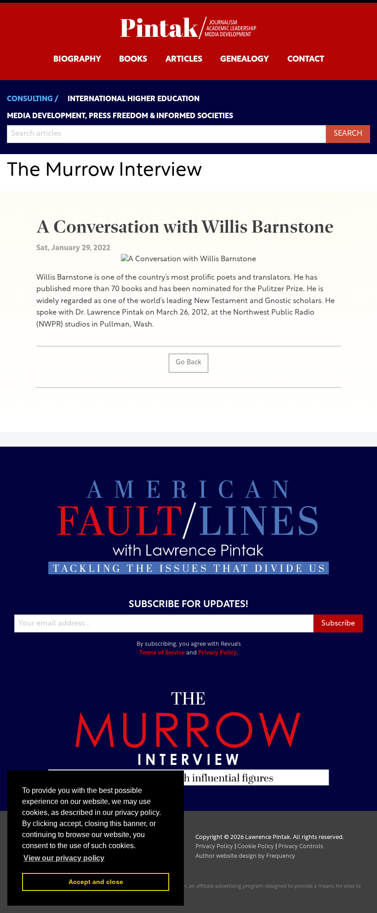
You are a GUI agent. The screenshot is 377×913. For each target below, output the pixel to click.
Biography (77, 59)
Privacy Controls (300, 847)
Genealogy (244, 59)
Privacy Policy (217, 653)
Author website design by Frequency (245, 856)
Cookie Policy (255, 847)
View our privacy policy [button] (63, 858)
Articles (184, 59)
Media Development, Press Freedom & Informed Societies (120, 116)
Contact (305, 59)
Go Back (188, 362)
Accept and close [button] (96, 881)
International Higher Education (134, 99)
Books (133, 59)
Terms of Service (162, 653)
